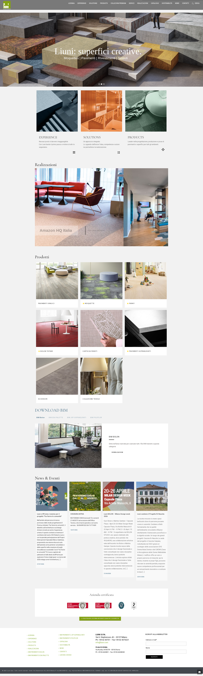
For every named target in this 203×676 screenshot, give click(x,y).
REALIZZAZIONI (142, 3)
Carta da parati (90, 351)
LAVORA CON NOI (65, 655)
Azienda (71, 3)
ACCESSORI (43, 399)
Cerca (196, 3)
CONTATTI (63, 651)
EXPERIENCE (32, 638)
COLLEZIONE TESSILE (91, 399)
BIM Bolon (40, 417)
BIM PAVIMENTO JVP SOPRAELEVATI (72, 635)
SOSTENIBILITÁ (65, 645)
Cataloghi (155, 3)
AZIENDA (31, 635)
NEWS (62, 648)
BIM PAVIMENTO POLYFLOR (69, 638)
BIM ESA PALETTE (56, 417)
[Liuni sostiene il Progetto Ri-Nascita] (151, 496)
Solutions (93, 3)
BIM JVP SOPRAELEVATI (76, 417)
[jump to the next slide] (164, 207)
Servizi (131, 3)
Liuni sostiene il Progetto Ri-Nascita (150, 514)
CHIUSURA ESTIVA (77, 514)
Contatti (185, 3)
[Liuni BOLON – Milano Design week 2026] (118, 496)
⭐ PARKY (131, 303)
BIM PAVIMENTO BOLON (36, 652)
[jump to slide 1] (99, 84)
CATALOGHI (64, 641)
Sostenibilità (167, 3)
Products (104, 3)
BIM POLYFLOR (96, 417)
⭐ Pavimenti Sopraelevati (139, 351)
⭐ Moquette (88, 303)
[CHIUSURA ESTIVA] (85, 496)
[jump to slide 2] (101, 84)
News (177, 3)
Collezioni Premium (118, 3)
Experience (81, 3)
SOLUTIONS (32, 642)
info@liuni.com (102, 642)
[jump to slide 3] (103, 84)
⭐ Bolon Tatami (45, 351)
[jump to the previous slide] (38, 207)
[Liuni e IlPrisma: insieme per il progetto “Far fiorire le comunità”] (51, 496)
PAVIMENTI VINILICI (46, 303)
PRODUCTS (32, 645)
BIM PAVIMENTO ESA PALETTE (38, 655)
